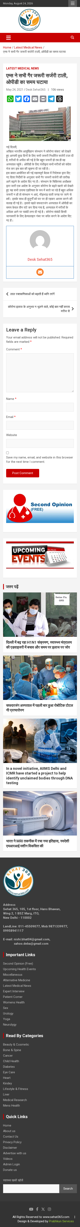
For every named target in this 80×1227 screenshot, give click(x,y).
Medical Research (15, 1100)
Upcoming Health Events (19, 969)
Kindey (7, 1083)
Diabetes (9, 1067)
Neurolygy (9, 1024)
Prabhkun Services (61, 1221)
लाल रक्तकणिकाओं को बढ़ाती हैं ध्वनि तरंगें (32, 294)
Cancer (8, 1055)
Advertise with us (14, 1153)
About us (9, 1131)
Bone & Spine (12, 1050)
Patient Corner (13, 997)
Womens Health (14, 1002)
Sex (5, 1008)
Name (11, 399)
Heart (6, 1078)
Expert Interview (13, 991)
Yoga (6, 1019)
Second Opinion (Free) (18, 963)
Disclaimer (10, 1148)
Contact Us (10, 1136)
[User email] (40, 272)
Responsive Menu (72, 3)
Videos (8, 1159)
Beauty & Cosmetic (16, 1044)
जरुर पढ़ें (12, 586)
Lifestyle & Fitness (15, 1089)
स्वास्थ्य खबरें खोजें (13, 1180)
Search (68, 1188)
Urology (8, 1013)
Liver (6, 1094)
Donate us (10, 1170)
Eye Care (9, 1072)
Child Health (11, 1061)
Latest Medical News (22, 68)
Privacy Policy (12, 1142)
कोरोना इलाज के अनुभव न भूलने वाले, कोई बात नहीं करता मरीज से (39, 309)
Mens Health (11, 1105)
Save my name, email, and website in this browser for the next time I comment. (39, 460)
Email (11, 417)
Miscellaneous (12, 975)
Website (11, 435)
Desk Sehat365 (36, 89)
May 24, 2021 (14, 89)
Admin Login (11, 1164)
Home (7, 1125)
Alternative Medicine (16, 980)
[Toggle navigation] (8, 37)
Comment (14, 349)
